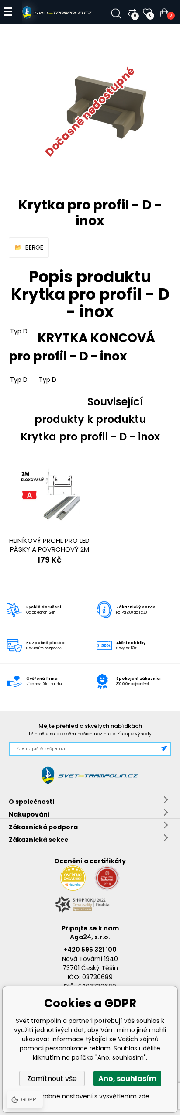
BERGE (34, 247)
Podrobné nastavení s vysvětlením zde (90, 1096)
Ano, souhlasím (127, 1079)
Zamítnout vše (52, 1079)
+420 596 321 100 (90, 949)
